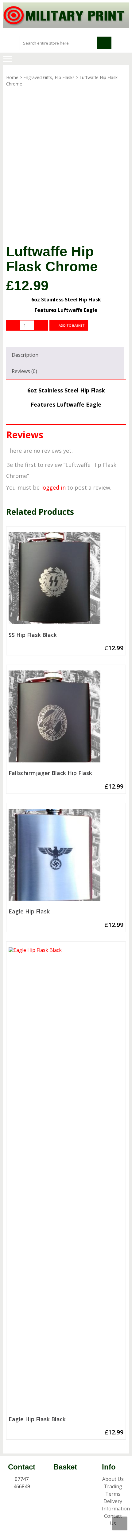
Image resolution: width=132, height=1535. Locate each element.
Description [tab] (25, 355)
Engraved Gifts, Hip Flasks (49, 77)
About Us (113, 1479)
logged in (53, 487)
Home (12, 77)
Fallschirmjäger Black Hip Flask (50, 773)
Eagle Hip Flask (29, 911)
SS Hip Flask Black (33, 635)
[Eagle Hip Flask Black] (66, 1180)
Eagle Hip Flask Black (37, 1419)
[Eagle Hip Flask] (66, 857)
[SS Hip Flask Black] (66, 580)
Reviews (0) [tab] (24, 371)
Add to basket (72, 325)
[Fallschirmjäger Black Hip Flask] (66, 718)
